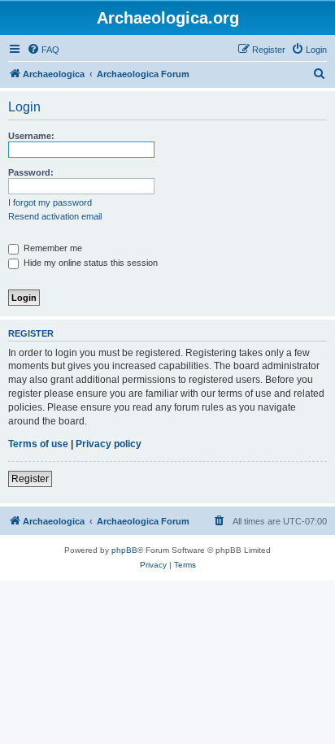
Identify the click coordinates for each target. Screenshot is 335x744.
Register (30, 479)
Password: (31, 172)
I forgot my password (50, 202)
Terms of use (38, 444)
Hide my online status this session (89, 263)
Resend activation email (55, 216)
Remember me (51, 248)
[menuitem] (43, 49)
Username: (31, 136)
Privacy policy (108, 444)
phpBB (124, 550)
